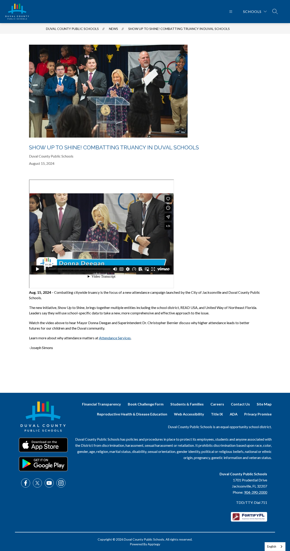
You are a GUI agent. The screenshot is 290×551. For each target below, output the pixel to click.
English (271, 546)
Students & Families (187, 404)
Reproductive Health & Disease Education (132, 414)
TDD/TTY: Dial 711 (251, 502)
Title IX (217, 414)
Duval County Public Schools (72, 29)
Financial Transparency (101, 404)
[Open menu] (231, 12)
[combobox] (275, 546)
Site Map (264, 404)
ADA (233, 414)
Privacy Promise (258, 414)
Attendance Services (115, 338)
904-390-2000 (255, 492)
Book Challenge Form (146, 404)
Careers (217, 404)
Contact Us (240, 404)
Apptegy (154, 544)
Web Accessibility (189, 414)
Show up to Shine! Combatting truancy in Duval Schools (179, 29)
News (113, 29)
